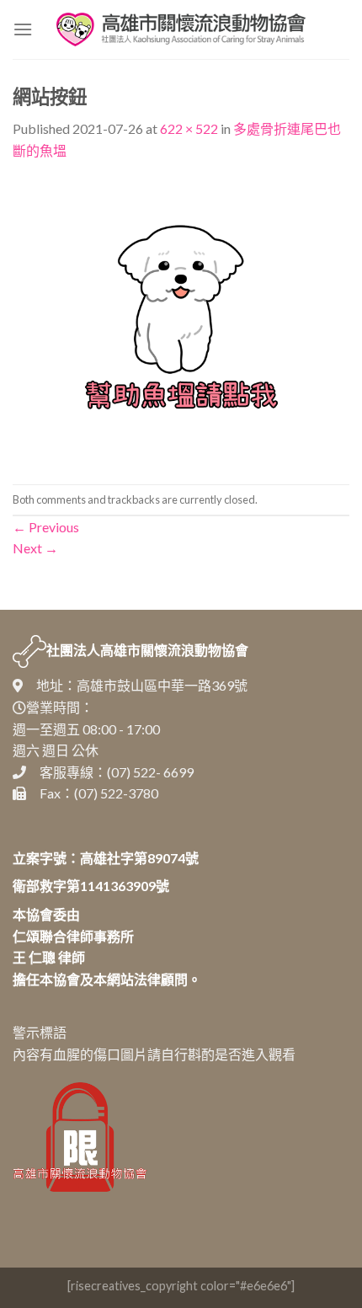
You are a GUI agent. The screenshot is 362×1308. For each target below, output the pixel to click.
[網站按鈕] (181, 320)
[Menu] (23, 29)
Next (35, 548)
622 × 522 (189, 128)
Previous (46, 527)
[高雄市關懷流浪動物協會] (181, 29)
